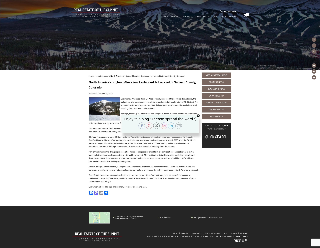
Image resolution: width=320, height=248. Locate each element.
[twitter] (314, 45)
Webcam (232, 17)
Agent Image (242, 236)
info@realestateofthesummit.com (208, 217)
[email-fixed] (314, 77)
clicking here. (141, 187)
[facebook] (314, 40)
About (223, 17)
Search (174, 17)
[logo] (97, 237)
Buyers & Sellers (202, 17)
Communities (186, 17)
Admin (197, 236)
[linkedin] (314, 71)
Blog (215, 17)
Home (166, 17)
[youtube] (314, 65)
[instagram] (314, 51)
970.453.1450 (230, 12)
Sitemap (205, 236)
